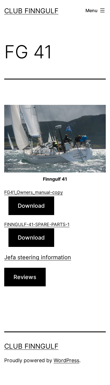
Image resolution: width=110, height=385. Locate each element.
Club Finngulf (31, 11)
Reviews (25, 277)
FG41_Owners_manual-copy (33, 192)
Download (31, 205)
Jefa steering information (37, 257)
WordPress (66, 360)
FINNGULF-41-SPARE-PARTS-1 (36, 224)
